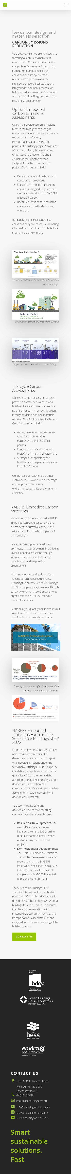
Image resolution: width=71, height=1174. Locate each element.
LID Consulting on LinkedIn (32, 1113)
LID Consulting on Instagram (33, 1107)
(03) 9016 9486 (25, 1095)
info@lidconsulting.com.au (31, 1101)
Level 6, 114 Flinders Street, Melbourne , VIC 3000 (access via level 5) (29, 1086)
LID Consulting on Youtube (32, 1118)
